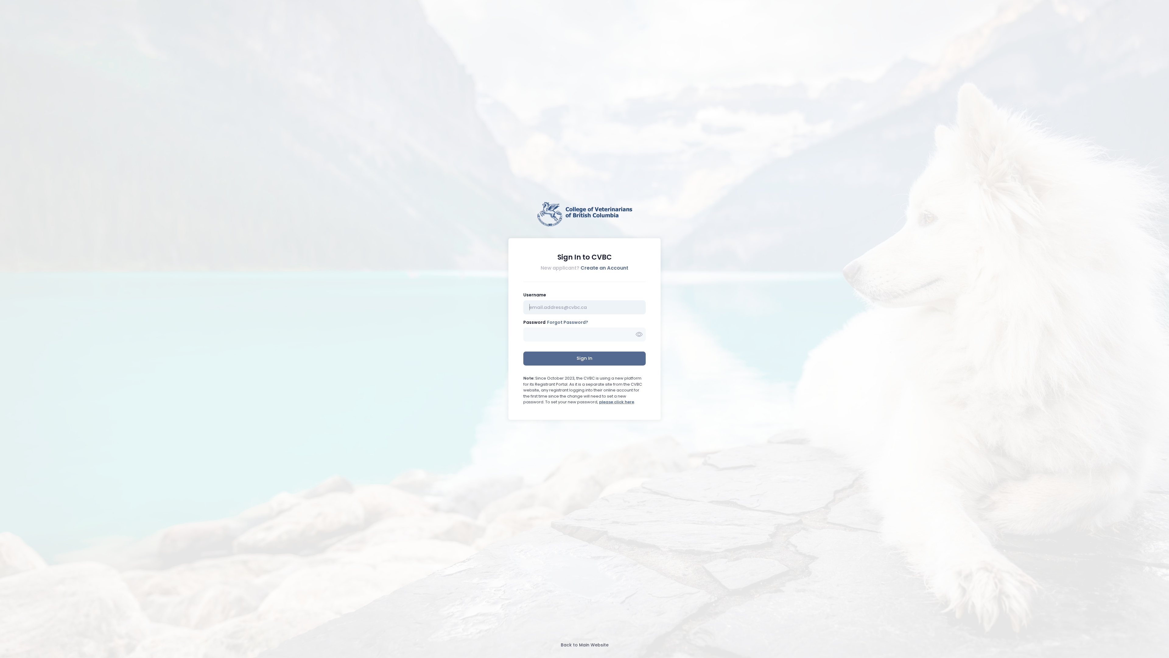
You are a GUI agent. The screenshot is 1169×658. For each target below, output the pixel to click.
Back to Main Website (585, 645)
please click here (616, 402)
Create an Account (604, 267)
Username (534, 295)
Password (534, 322)
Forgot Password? (567, 322)
